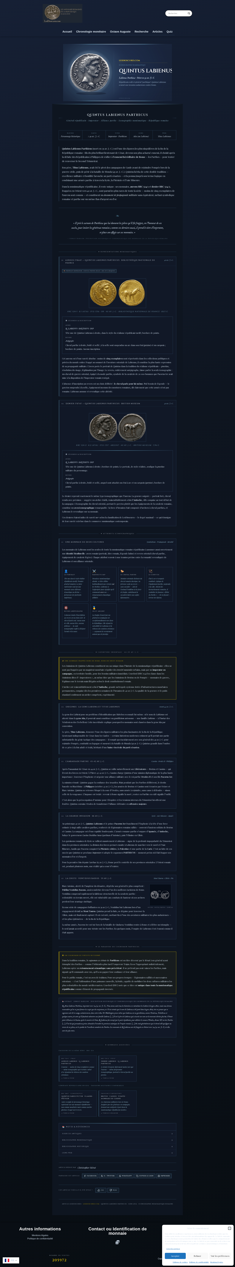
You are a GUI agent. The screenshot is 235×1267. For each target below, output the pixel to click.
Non (115, 1190)
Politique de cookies (180, 1262)
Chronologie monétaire (91, 31)
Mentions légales (216, 1262)
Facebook (91, 1176)
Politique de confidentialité (199, 1262)
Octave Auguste (120, 31)
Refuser (197, 1256)
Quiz (170, 31)
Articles (157, 31)
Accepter (175, 1256)
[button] (229, 1228)
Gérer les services (173, 1249)
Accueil (67, 31)
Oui (102, 1190)
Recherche (141, 31)
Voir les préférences (220, 1256)
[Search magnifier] (189, 13)
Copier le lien (146, 1176)
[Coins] (117, 1242)
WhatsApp (127, 1176)
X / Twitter (109, 1176)
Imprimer (165, 1176)
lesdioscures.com (91, 1204)
